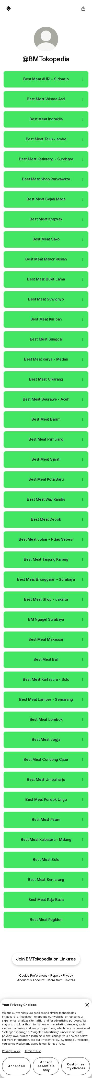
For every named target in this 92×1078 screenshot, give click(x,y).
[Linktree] (9, 9)
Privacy (68, 975)
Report (55, 975)
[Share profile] (83, 9)
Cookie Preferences (33, 975)
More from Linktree (61, 980)
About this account (30, 980)
